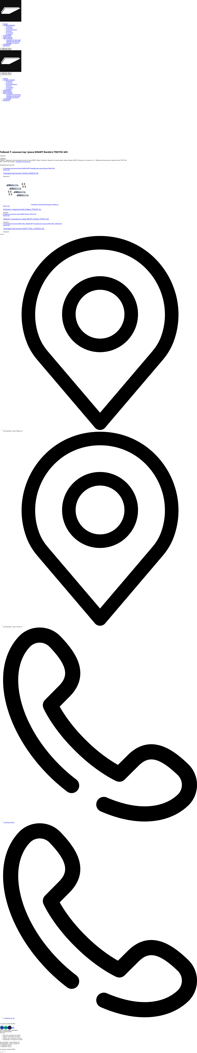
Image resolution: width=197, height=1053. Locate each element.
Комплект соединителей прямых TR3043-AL (22, 209)
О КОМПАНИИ (7, 44)
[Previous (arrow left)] (0, 1052)
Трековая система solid (13, 41)
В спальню (9, 34)
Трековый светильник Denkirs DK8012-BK (20, 173)
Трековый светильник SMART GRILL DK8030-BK (23, 228)
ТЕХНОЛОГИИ (7, 35)
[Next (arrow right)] (2, 1052)
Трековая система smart (13, 40)
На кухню (9, 31)
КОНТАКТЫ (6, 46)
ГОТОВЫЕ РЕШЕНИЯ (9, 25)
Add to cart (6, 170)
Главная (5, 24)
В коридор (9, 27)
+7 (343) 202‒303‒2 (6, 48)
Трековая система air (12, 43)
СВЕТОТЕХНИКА (8, 38)
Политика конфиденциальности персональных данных (16, 1021)
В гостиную (9, 32)
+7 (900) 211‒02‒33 (5, 49)
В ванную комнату (11, 29)
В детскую (9, 28)
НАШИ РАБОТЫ (7, 37)
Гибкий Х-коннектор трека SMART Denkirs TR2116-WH (26, 219)
